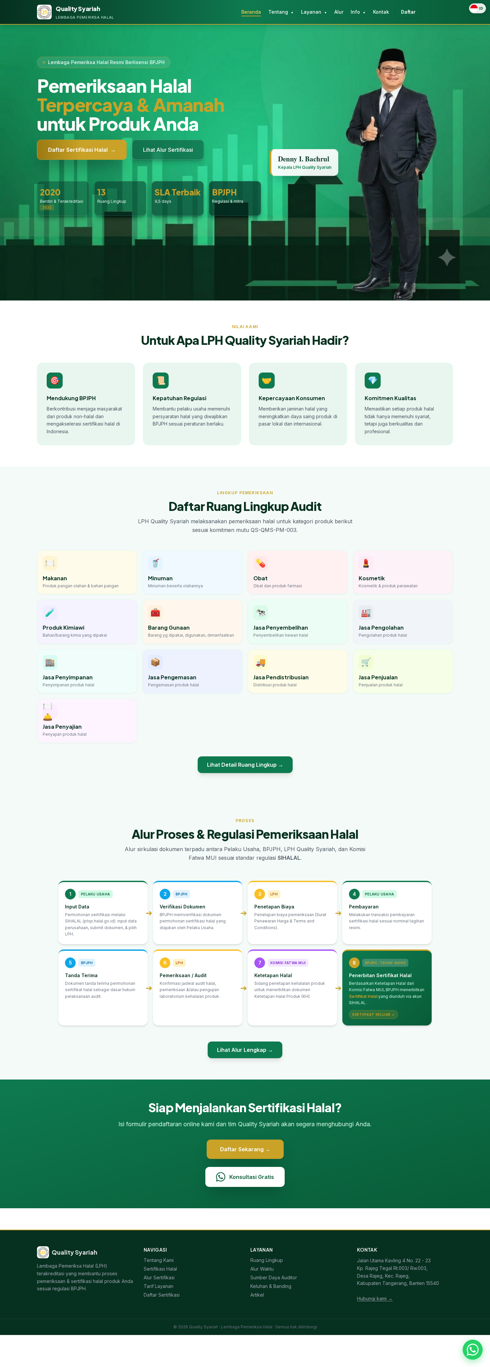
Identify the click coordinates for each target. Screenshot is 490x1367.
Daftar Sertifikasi (162, 1295)
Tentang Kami (159, 1260)
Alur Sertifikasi (159, 1277)
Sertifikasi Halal (160, 1269)
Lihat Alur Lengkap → (245, 1050)
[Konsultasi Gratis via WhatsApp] (473, 1350)
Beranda (251, 12)
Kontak (381, 12)
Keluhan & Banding (270, 1286)
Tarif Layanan (158, 1286)
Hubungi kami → (375, 1298)
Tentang (281, 12)
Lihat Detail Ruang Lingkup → (245, 764)
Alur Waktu (262, 1269)
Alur (338, 12)
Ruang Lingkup (266, 1260)
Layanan (314, 12)
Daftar (408, 12)
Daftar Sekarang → (245, 1149)
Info (358, 12)
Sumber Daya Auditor (273, 1277)
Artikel (257, 1295)
